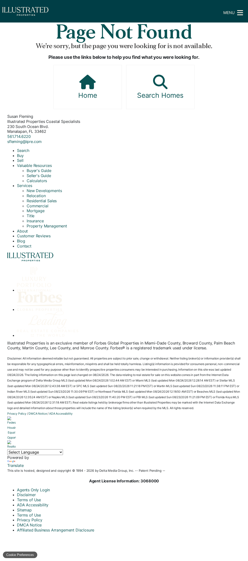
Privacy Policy (16, 413)
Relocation (36, 195)
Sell (20, 160)
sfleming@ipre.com (24, 141)
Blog (21, 241)
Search (23, 150)
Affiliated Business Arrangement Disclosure (55, 530)
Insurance (35, 220)
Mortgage (36, 210)
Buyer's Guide (39, 170)
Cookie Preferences (20, 555)
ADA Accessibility (60, 413)
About (22, 231)
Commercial (37, 205)
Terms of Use (29, 499)
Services (24, 185)
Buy (20, 155)
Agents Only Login (33, 489)
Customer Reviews (33, 235)
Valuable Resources (34, 165)
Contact (24, 246)
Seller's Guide (39, 175)
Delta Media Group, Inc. (116, 470)
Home (87, 95)
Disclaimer (26, 494)
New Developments (44, 190)
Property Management (47, 226)
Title (30, 215)
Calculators (37, 180)
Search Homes (160, 95)
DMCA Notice (38, 413)
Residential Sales (42, 200)
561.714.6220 (19, 136)
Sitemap (24, 510)
